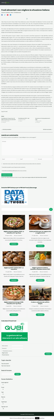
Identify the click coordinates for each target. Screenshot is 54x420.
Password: (4, 348)
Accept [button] (37, 418)
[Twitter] (4, 15)
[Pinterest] (7, 15)
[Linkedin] (10, 15)
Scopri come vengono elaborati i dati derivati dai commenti (34, 177)
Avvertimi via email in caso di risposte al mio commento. (13, 167)
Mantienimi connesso (7, 350)
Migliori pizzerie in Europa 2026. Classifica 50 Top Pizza (14, 302)
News (12, 12)
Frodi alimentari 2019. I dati (23, 118)
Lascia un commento (5, 12)
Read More (13, 244)
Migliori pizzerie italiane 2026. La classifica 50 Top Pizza (14, 232)
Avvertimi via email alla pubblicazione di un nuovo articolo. (14, 170)
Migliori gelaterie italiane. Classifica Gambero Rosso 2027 (40, 268)
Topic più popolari (5, 363)
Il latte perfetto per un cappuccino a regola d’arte (40, 232)
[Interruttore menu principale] (51, 2)
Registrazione (5, 352)
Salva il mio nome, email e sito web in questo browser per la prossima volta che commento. (22, 163)
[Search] (51, 209)
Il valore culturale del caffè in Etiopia (40, 302)
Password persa (5, 354)
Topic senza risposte (5, 365)
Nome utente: (5, 345)
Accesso (48, 353)
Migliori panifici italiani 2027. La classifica (14, 268)
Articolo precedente (6, 129)
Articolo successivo (48, 129)
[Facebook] (2, 15)
